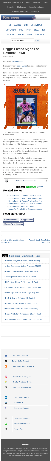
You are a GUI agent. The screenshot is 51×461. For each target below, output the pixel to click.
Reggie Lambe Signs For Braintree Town (21, 51)
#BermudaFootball (11, 220)
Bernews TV (18, 403)
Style (36, 29)
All (10, 24)
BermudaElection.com (20, 11)
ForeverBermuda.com (36, 7)
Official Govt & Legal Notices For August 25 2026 (23, 266)
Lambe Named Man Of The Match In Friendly (24, 204)
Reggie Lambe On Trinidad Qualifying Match (24, 196)
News (21, 29)
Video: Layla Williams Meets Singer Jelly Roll (22, 293)
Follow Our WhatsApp (22, 424)
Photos (21, 34)
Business (17, 24)
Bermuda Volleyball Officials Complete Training (22, 261)
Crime (26, 24)
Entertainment (37, 24)
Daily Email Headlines (22, 418)
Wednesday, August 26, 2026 (13, 2)
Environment (11, 29)
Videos (29, 34)
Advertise (36, 2)
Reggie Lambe (21, 66)
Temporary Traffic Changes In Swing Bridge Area (23, 287)
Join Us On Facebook (20, 356)
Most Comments (14, 256)
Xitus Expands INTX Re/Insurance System (20, 277)
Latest (5, 256)
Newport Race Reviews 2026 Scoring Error (21, 303)
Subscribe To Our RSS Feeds (23, 366)
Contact (45, 2)
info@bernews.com (9, 451)
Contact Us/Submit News (22, 382)
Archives (38, 256)
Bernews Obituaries (21, 408)
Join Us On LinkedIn (21, 397)
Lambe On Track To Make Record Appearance (25, 209)
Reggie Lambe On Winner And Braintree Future (25, 201)
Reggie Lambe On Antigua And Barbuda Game (25, 198)
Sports (28, 29)
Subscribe (10, 7)
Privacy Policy (19, 429)
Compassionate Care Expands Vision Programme (23, 319)
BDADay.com (21, 7)
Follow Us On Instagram (22, 377)
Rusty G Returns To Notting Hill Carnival (20, 298)
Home (28, 2)
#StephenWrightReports (13, 224)
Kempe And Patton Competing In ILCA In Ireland (23, 314)
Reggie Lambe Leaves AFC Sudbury (21, 206)
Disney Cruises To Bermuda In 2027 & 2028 (21, 271)
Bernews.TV (35, 11)
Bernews (25, 444)
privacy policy (10, 453)
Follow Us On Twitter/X (20, 361)
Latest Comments (27, 256)
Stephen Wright (17, 61)
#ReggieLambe (27, 220)
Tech (43, 29)
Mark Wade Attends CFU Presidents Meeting (21, 309)
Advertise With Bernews (22, 387)
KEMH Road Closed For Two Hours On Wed (21, 282)
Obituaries (11, 34)
